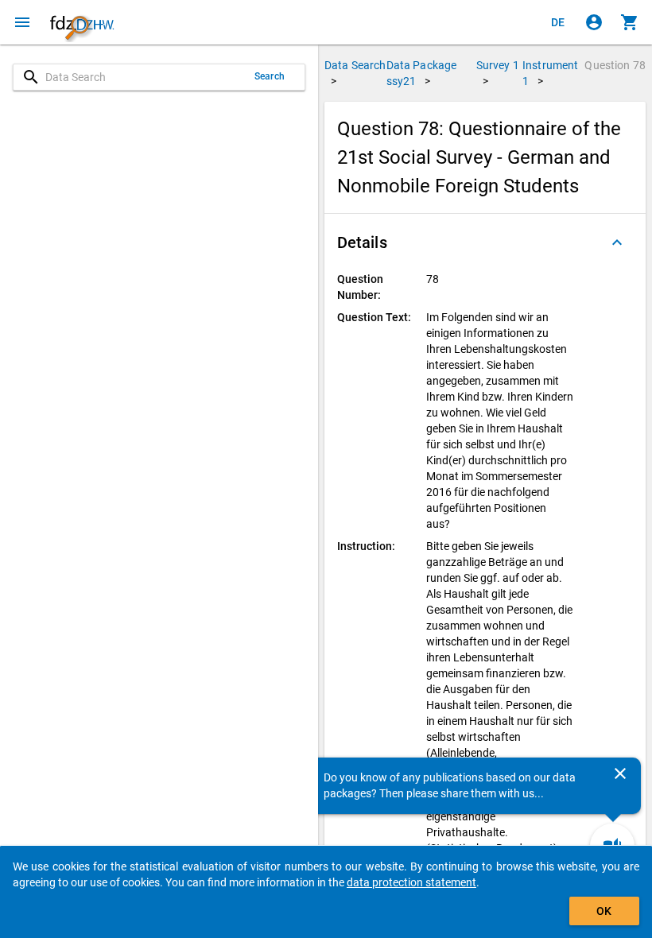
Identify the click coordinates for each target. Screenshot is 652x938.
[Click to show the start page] (82, 22)
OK (603, 911)
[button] (485, 242)
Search (269, 76)
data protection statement (411, 882)
